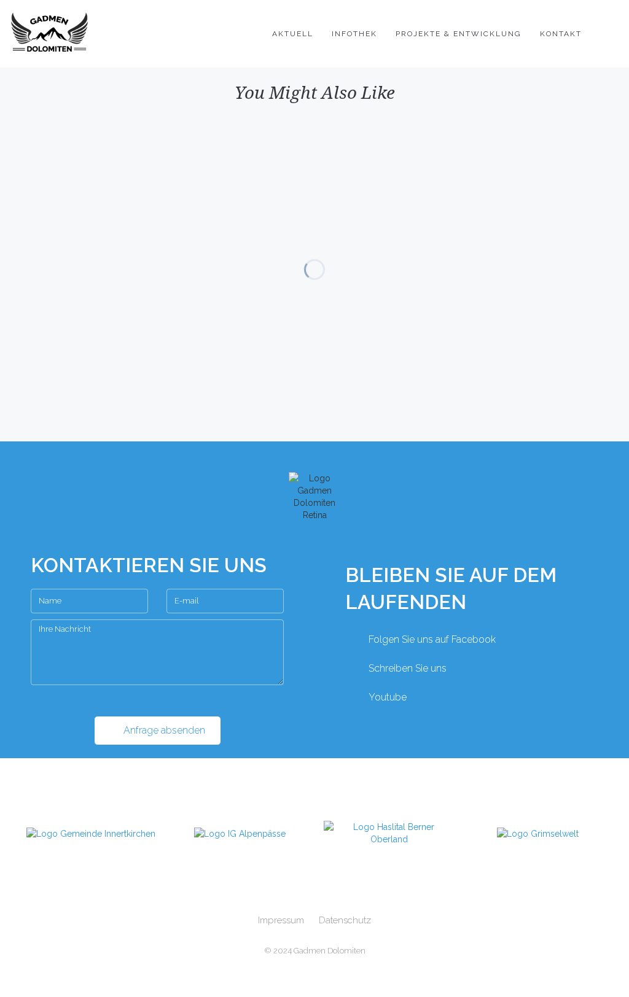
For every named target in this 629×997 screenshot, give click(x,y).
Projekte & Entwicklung (459, 33)
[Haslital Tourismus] (389, 833)
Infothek (354, 33)
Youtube (388, 697)
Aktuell (292, 33)
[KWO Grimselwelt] (538, 833)
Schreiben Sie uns (408, 668)
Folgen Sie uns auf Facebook (432, 639)
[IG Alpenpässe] (240, 833)
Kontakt (561, 33)
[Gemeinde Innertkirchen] (91, 833)
